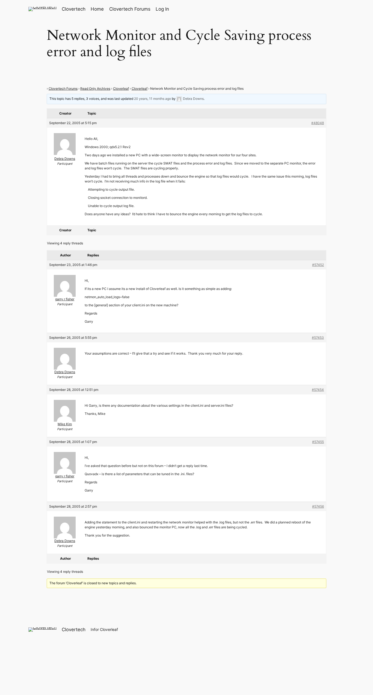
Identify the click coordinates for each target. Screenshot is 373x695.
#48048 (317, 123)
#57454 (318, 390)
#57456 (318, 506)
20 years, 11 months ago (152, 99)
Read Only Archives (95, 88)
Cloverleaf (121, 88)
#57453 (318, 337)
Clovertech (73, 9)
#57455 (318, 442)
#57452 (318, 265)
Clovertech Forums (63, 88)
